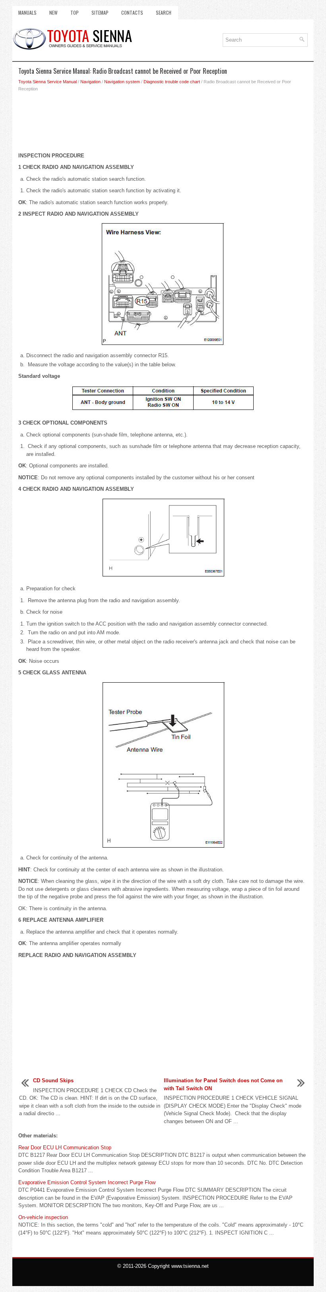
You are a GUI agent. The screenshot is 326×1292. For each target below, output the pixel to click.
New (53, 12)
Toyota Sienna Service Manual (47, 81)
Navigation (90, 81)
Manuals (27, 12)
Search (163, 12)
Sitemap (100, 12)
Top (74, 12)
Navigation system (122, 81)
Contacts (132, 12)
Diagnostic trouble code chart (172, 81)
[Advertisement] (163, 124)
